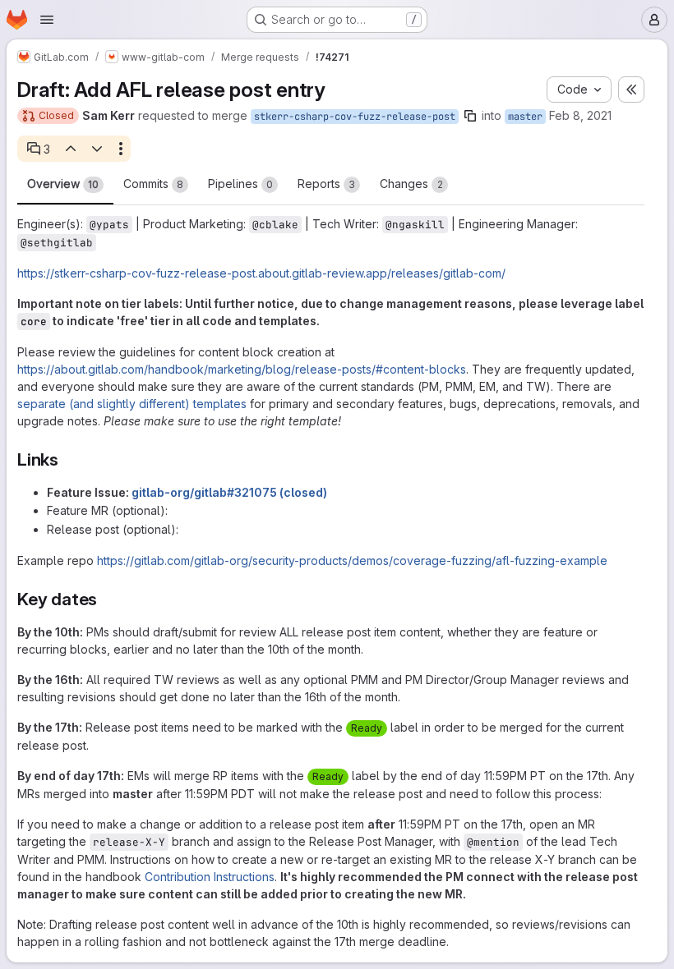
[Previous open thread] (70, 148)
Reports (326, 184)
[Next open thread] (97, 148)
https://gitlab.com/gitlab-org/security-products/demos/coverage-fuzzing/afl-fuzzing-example (352, 560)
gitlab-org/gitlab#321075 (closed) (229, 492)
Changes (411, 184)
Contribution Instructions (210, 877)
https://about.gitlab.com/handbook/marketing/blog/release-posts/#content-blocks (241, 369)
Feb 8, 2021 (580, 115)
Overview (63, 184)
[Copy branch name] (470, 116)
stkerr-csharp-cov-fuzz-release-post (354, 116)
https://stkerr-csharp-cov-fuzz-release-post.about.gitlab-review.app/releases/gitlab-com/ (261, 273)
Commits (153, 184)
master (525, 116)
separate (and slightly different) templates (132, 404)
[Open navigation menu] (47, 20)
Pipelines (240, 184)
